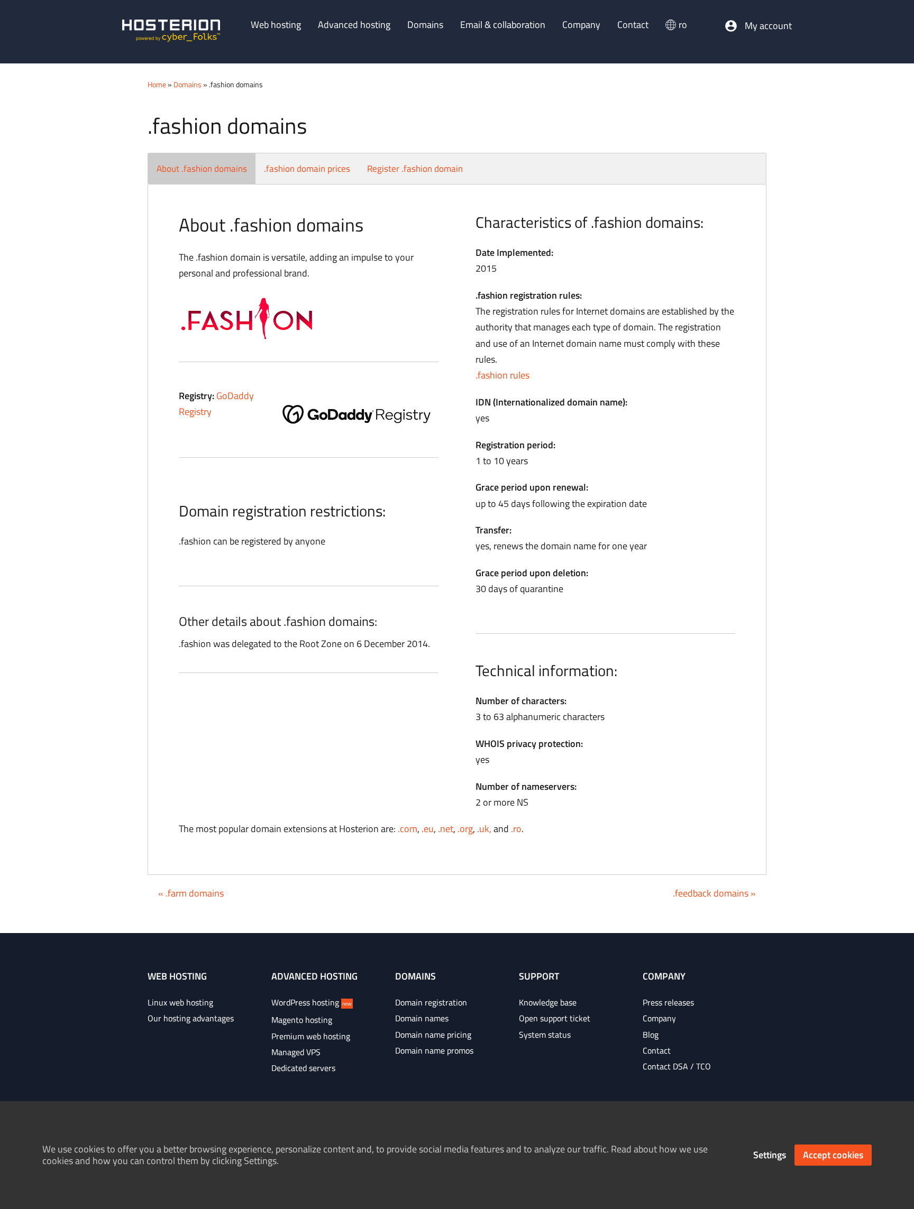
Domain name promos (434, 1050)
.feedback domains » (714, 893)
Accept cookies (833, 1155)
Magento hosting (301, 1019)
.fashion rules (502, 375)
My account (768, 26)
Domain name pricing (433, 1034)
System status (545, 1034)
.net (445, 829)
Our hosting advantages (191, 1018)
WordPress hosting (311, 1002)
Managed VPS (296, 1052)
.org (465, 829)
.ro (516, 829)
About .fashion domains (202, 169)
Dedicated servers (303, 1068)
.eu (428, 829)
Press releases (668, 1002)
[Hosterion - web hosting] (171, 32)
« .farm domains (191, 893)
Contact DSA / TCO (677, 1066)
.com (407, 829)
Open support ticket (554, 1018)
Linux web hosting (180, 1002)
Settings (769, 1155)
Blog (651, 1034)
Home (157, 84)
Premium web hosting (310, 1036)
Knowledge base (548, 1002)
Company (659, 1018)
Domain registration (431, 1002)
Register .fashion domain (415, 169)
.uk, (484, 829)
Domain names (422, 1018)
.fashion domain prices (307, 169)
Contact (657, 1050)
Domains (187, 84)
